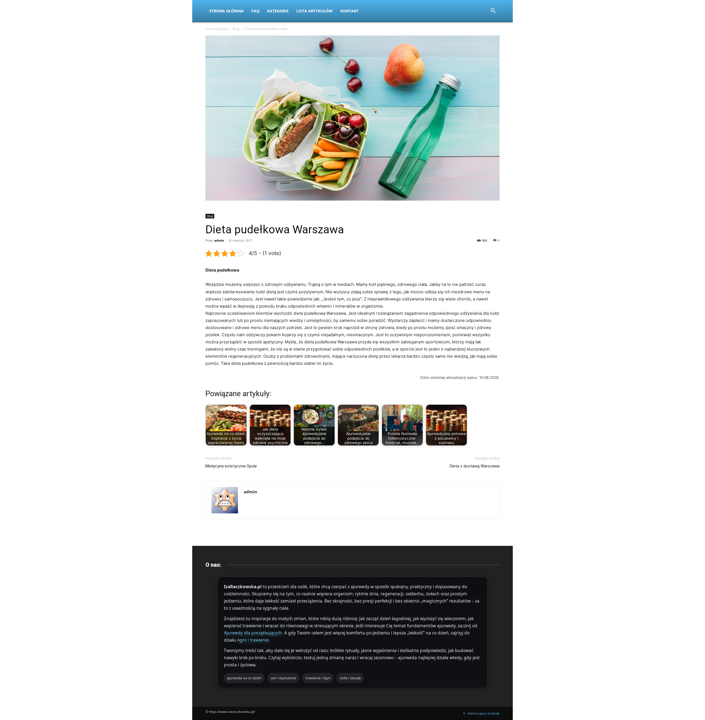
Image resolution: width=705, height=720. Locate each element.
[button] (493, 11)
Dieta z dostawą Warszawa (475, 466)
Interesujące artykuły (484, 713)
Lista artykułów (314, 10)
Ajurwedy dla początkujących (253, 633)
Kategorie (278, 10)
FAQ (255, 10)
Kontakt (349, 10)
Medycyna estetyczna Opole (231, 466)
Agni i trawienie (253, 640)
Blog (236, 28)
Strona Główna (226, 10)
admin (219, 240)
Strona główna (216, 28)
